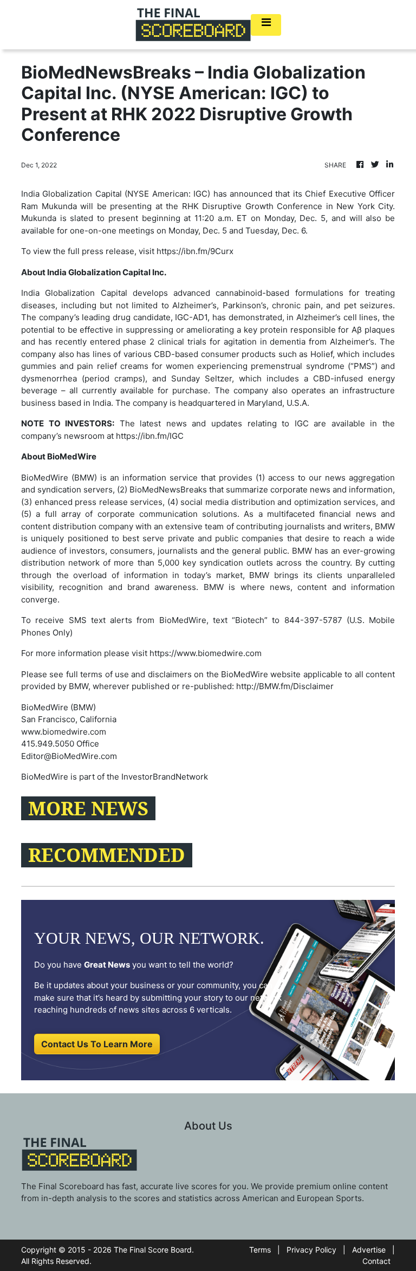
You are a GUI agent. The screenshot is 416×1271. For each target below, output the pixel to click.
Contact (376, 1261)
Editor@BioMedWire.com (69, 756)
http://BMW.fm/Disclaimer (285, 686)
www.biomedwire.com (63, 732)
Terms (260, 1249)
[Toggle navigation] (266, 25)
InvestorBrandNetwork (164, 776)
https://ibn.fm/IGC (150, 436)
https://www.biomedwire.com (206, 653)
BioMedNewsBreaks (168, 489)
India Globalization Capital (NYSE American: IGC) (115, 194)
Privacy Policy (311, 1249)
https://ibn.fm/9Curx (195, 251)
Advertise (369, 1249)
